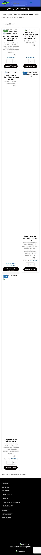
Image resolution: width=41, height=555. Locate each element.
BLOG (5, 498)
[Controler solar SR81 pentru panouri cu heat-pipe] (11, 32)
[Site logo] (5, 3)
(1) (14, 54)
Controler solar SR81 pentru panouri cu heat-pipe (10, 38)
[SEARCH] (24, 3)
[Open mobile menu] (38, 3)
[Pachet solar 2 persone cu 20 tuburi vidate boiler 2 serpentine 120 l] (30, 30)
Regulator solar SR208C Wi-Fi (11, 440)
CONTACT (5, 491)
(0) (34, 45)
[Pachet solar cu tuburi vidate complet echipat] (11, 72)
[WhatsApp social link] (32, 8)
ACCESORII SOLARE (10, 42)
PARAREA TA (8, 506)
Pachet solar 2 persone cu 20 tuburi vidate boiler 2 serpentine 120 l (30, 35)
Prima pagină (7, 14)
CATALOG (10, 8)
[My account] (35, 3)
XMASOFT (5, 483)
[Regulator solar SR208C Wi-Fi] (11, 356)
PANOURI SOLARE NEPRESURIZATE (30, 250)
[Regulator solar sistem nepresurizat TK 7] (30, 153)
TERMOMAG (6, 518)
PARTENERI (7, 494)
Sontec (10, 52)
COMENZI (5, 510)
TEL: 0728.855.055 (22, 8)
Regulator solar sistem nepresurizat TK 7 (30, 238)
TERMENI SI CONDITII (11, 502)
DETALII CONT (7, 514)
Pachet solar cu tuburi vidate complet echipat (11, 77)
